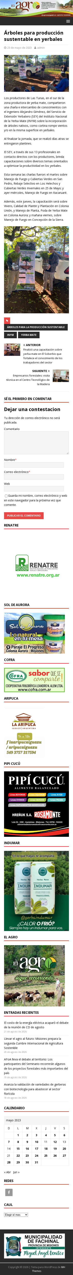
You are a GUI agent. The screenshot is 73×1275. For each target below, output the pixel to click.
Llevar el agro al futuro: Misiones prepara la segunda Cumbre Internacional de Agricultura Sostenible (33, 1043)
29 (18, 1162)
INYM (10, 335)
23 (27, 1155)
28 (8, 1162)
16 (27, 1149)
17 (36, 1149)
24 (36, 1155)
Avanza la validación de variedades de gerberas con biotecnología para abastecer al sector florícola (35, 1089)
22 (18, 1155)
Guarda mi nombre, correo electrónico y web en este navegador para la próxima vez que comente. (35, 500)
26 (55, 1155)
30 (27, 1162)
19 (55, 1149)
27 (64, 1155)
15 (18, 1149)
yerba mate (28, 335)
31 (36, 1162)
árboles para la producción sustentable (36, 327)
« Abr (7, 1172)
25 (45, 1155)
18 (45, 1149)
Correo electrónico (16, 472)
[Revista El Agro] (36, 15)
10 (36, 1142)
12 (55, 1142)
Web (7, 484)
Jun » (16, 1172)
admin (41, 47)
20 (64, 1149)
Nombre (9, 460)
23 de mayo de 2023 (19, 47)
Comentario (12, 429)
